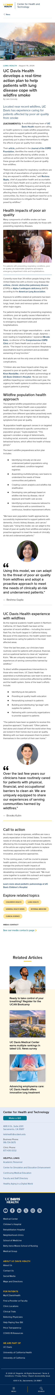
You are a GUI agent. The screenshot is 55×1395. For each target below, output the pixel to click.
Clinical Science (13, 916)
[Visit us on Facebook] (11, 1210)
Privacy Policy (21, 1375)
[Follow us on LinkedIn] (18, 1210)
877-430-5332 (9, 1150)
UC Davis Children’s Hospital (17, 376)
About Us (7, 1265)
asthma (6, 285)
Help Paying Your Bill (13, 1322)
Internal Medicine (38, 909)
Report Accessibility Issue (39, 1375)
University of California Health (17, 1352)
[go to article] (27, 979)
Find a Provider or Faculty (15, 1300)
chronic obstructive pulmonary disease (29, 285)
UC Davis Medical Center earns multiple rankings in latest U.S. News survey (25, 1045)
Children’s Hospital (12, 1224)
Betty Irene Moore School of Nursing (20, 1245)
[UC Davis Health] (12, 1200)
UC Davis (7, 1347)
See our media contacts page (18, 930)
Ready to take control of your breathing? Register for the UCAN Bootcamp (27, 1001)
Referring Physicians (13, 1316)
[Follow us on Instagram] (31, 1210)
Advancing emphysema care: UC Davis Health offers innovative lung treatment (27, 1089)
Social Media (9, 1276)
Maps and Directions (13, 1281)
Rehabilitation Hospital (14, 1229)
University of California (14, 1357)
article (12, 148)
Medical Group (10, 1251)
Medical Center (10, 1218)
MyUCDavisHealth (11, 1295)
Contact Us (8, 1270)
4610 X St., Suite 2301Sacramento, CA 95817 (13, 1128)
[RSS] (38, 1210)
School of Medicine (12, 1240)
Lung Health (10, 65)
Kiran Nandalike (11, 373)
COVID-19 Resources (13, 1333)
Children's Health (13, 902)
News (8, 14)
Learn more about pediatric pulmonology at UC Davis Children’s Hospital (25, 885)
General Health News (15, 909)
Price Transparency (12, 1327)
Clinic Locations (10, 1306)
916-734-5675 (9, 1142)
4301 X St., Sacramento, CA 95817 (27, 1380)
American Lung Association (32, 291)
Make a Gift (15, 1118)
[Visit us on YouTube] (5, 1210)
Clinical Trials (9, 1311)
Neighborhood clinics (13, 1235)
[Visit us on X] (24, 1210)
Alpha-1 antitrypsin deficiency (27, 288)
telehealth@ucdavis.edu (14, 1134)
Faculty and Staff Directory (15, 1178)
